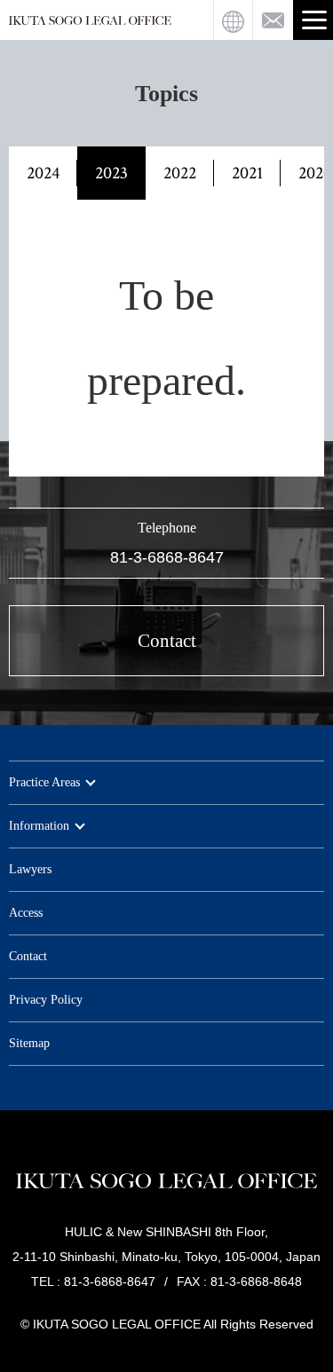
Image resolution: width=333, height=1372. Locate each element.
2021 (247, 173)
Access (26, 912)
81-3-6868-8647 (167, 557)
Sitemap (29, 1043)
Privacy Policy (46, 999)
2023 (111, 173)
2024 (43, 173)
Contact (28, 956)
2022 (179, 173)
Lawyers (30, 869)
